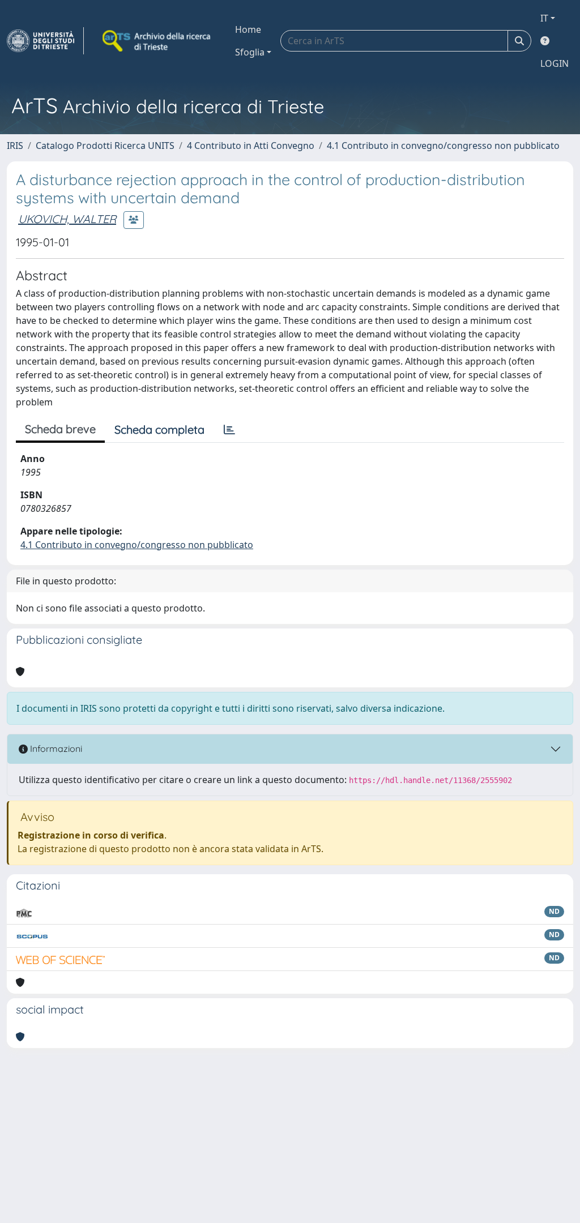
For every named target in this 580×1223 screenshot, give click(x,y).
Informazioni (55, 748)
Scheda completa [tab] (159, 429)
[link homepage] (45, 40)
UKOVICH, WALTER (67, 219)
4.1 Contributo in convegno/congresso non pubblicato (443, 145)
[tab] (229, 430)
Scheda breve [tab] (60, 429)
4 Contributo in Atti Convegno (250, 145)
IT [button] (544, 18)
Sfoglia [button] (250, 52)
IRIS (15, 145)
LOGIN (554, 63)
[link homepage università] (157, 40)
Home (248, 29)
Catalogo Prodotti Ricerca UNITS (105, 145)
